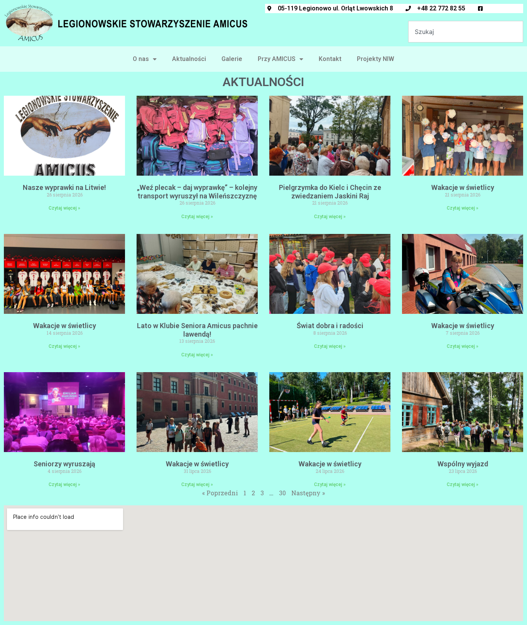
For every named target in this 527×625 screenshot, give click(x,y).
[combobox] (465, 31)
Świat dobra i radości (330, 326)
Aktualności (189, 59)
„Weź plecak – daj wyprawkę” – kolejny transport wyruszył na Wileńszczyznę (197, 191)
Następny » (308, 493)
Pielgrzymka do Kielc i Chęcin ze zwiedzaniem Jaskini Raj (330, 191)
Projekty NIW (375, 59)
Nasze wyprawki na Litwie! (64, 187)
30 (282, 493)
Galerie (231, 59)
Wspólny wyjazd (462, 464)
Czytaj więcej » (64, 208)
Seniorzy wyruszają (64, 464)
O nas (141, 59)
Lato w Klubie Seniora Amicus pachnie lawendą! (197, 330)
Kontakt (330, 59)
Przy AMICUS (277, 59)
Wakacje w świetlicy (462, 187)
